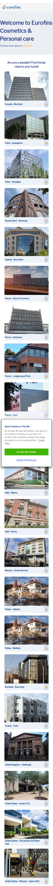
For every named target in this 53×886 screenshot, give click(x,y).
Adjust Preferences (26, 460)
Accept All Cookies (26, 452)
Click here (27, 45)
